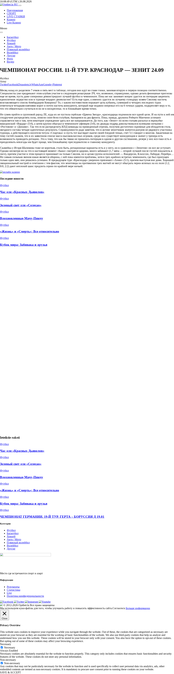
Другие (11, 55)
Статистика (13, 589)
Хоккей (11, 43)
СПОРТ (11, 13)
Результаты (13, 586)
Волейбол (12, 52)
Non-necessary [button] (8, 659)
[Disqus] (87, 295)
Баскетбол (13, 37)
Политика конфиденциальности (25, 596)
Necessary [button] (5, 644)
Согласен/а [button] (118, 608)
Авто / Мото (14, 46)
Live (9, 592)
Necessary (9, 647)
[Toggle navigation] (20, 5)
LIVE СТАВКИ (16, 16)
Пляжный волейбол (18, 49)
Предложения (15, 10)
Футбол (11, 40)
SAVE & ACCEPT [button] (10, 672)
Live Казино (14, 22)
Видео (10, 61)
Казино (11, 19)
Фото (10, 58)
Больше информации (138, 608)
